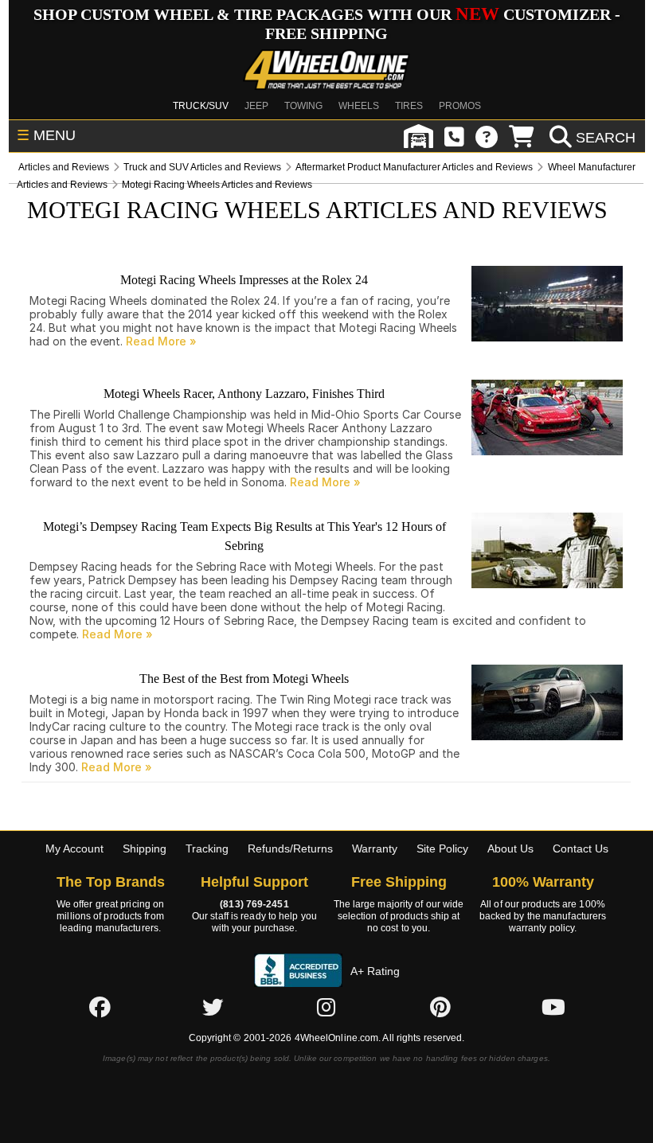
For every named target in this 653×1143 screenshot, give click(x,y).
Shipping (144, 848)
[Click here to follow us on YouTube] (553, 1007)
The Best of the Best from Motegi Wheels (244, 678)
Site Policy (442, 848)
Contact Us (580, 848)
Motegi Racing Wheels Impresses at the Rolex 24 (244, 280)
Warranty (374, 848)
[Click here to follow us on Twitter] (213, 1007)
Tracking (207, 848)
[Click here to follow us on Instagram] (326, 1007)
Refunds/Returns (290, 848)
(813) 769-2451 (254, 904)
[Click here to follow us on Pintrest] (440, 1007)
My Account (74, 848)
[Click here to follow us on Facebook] (99, 1007)
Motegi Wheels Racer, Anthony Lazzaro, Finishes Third (244, 393)
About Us (510, 848)
